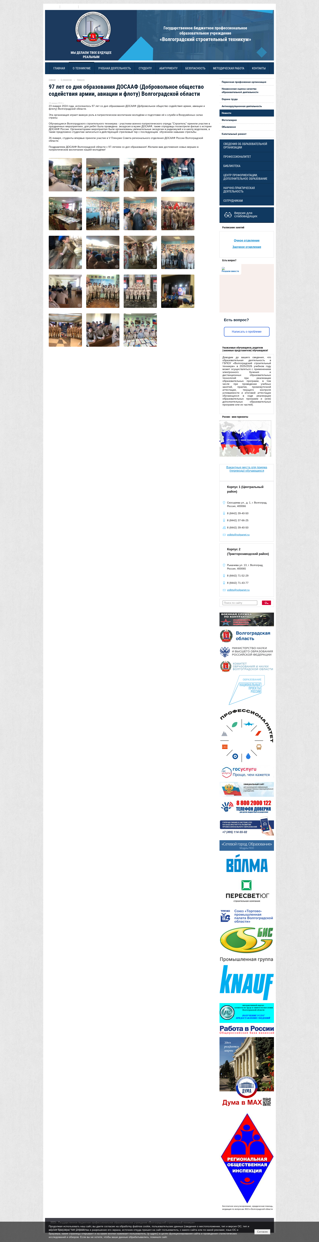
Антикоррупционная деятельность (242, 106)
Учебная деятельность (114, 68)
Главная (59, 68)
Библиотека (231, 166)
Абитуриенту (168, 68)
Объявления (229, 127)
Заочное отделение (246, 247)
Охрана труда (230, 99)
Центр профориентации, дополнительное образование (245, 176)
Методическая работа (228, 68)
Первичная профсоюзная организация (244, 82)
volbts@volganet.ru (238, 534)
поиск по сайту (69, 6)
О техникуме (82, 68)
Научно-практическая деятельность (239, 189)
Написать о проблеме (247, 331)
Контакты (259, 68)
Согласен (262, 1231)
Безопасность (195, 68)
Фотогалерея (229, 120)
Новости (81, 79)
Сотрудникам (233, 200)
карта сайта (86, 6)
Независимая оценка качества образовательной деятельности (240, 90)
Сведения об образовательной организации (245, 145)
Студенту (145, 68)
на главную (52, 6)
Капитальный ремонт (234, 134)
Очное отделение (247, 240)
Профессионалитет (237, 156)
